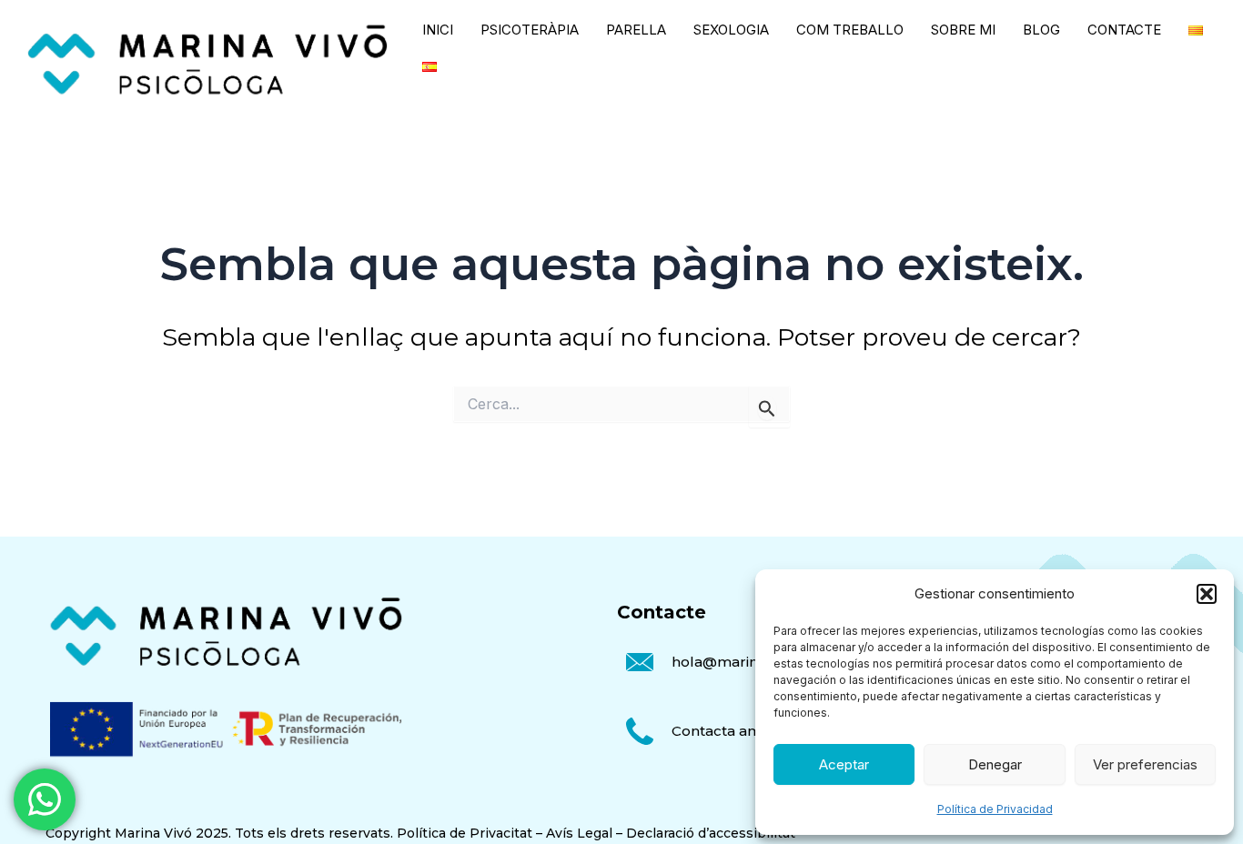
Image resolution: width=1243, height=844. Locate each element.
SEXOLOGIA (731, 29)
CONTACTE (1124, 29)
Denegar (995, 764)
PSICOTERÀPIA (529, 29)
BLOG (1041, 29)
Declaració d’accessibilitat (710, 833)
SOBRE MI (963, 29)
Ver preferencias (1145, 764)
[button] (1207, 594)
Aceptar (844, 764)
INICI (437, 29)
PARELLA (636, 29)
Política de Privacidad (995, 809)
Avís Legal (579, 833)
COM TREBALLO (850, 29)
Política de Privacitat (464, 833)
